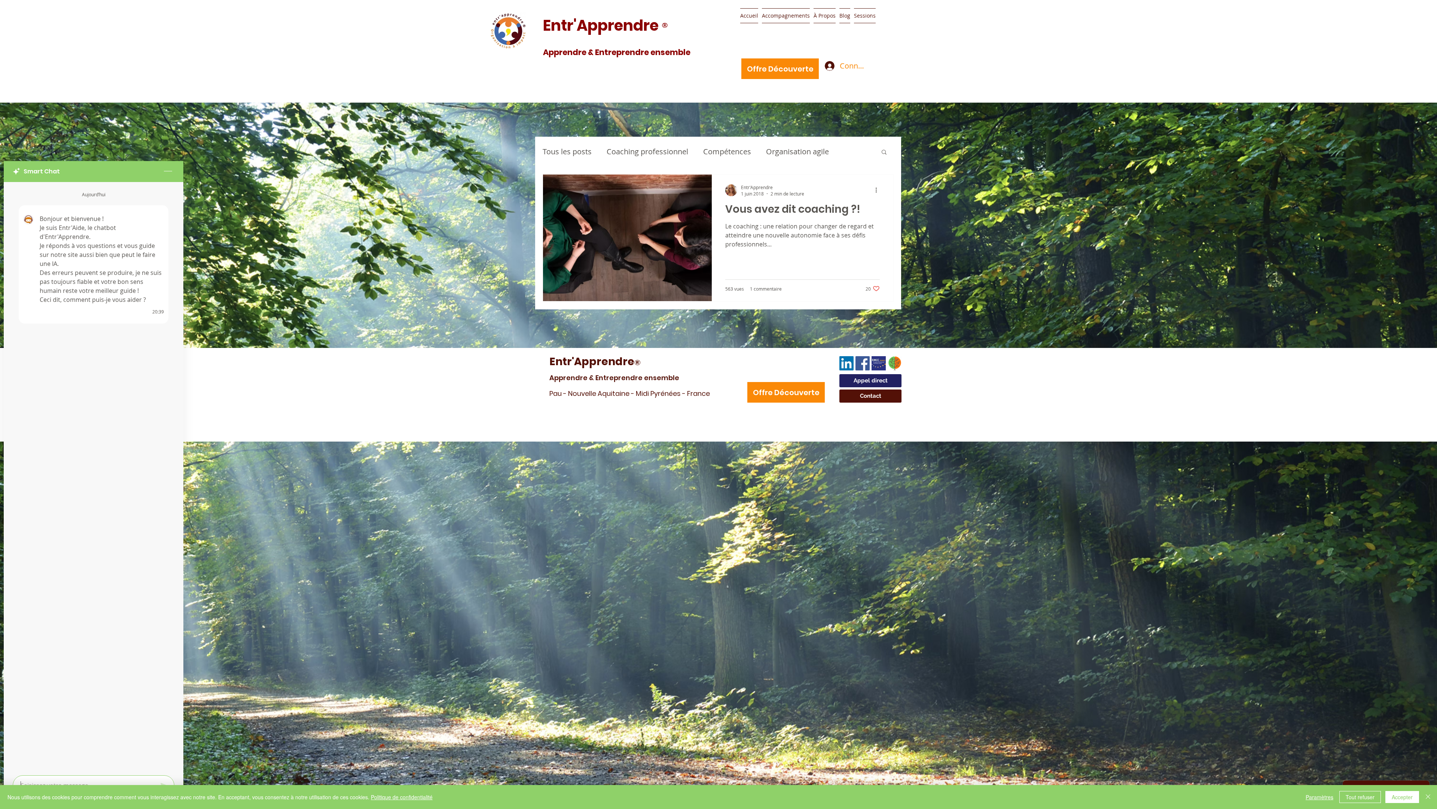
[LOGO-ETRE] (895, 363)
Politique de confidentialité (402, 797)
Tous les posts (567, 151)
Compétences (727, 151)
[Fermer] (1428, 797)
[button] (884, 153)
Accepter (1402, 797)
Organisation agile (797, 151)
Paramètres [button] (1319, 797)
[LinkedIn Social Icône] (846, 363)
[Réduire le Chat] (168, 172)
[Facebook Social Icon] (862, 363)
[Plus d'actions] (878, 190)
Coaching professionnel (647, 151)
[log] (93, 476)
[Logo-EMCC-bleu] (879, 363)
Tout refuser (1360, 797)
